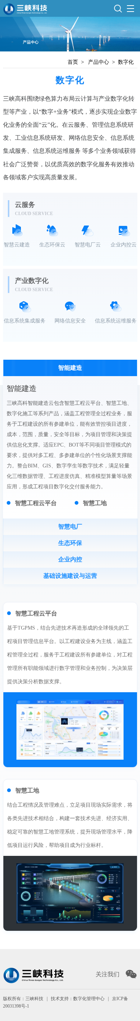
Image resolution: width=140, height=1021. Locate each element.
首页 (73, 62)
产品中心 (98, 62)
